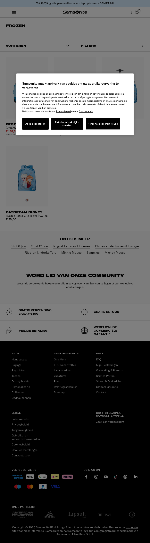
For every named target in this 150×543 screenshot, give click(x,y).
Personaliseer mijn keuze (103, 123)
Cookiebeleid (86, 111)
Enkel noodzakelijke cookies (67, 123)
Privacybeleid (63, 111)
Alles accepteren (35, 123)
